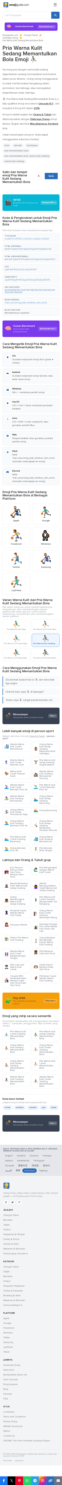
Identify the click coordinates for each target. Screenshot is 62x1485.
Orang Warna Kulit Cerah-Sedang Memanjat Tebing (45, 914)
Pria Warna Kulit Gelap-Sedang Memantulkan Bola (44, 1035)
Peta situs (7, 1460)
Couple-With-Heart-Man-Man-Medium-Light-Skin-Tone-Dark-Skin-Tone (15, 981)
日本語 (35, 1165)
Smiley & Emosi (11, 1239)
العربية (8, 1170)
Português (39, 1160)
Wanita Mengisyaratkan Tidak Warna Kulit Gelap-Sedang (45, 887)
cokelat (33, 1107)
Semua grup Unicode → (15, 1253)
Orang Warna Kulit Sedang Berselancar (43, 839)
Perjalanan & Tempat (14, 1234)
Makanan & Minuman (14, 1248)
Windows (8, 1332)
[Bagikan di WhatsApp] (27, 1480)
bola (6, 145)
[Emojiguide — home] (16, 5)
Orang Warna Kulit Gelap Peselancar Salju (16, 812)
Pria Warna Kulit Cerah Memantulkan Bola (44, 1064)
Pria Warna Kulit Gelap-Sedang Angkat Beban (44, 762)
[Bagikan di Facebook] (4, 1480)
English (9, 1155)
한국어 (46, 1165)
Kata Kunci (8, 1369)
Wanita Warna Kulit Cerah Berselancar (14, 746)
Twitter (6, 1337)
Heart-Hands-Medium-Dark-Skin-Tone (44, 967)
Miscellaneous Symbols (17, 312)
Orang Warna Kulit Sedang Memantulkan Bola (14, 1048)
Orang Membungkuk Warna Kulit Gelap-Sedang (14, 900)
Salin (51, 176)
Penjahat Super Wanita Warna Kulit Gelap (15, 913)
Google (7, 1323)
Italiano (9, 1160)
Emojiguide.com (10, 35)
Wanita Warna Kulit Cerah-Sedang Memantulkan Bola (43, 1081)
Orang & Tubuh (31, 35)
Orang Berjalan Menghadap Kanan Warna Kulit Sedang (44, 941)
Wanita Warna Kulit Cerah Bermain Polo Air (15, 787)
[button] (31, 237)
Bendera (7, 1220)
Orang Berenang (45, 810)
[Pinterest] (19, 1202)
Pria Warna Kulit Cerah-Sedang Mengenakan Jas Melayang (45, 900)
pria (43, 1107)
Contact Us (9, 1435)
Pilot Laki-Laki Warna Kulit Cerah (14, 967)
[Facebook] (6, 1202)
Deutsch (34, 1155)
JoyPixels (8, 1347)
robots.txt (19, 1460)
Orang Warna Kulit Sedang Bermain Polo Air (15, 823)
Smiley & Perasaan (13, 1290)
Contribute (8, 1411)
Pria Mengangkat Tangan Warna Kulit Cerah (45, 870)
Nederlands (23, 1160)
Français (47, 1155)
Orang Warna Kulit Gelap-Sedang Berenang (43, 799)
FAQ (5, 1398)
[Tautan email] (58, 1480)
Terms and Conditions (14, 1416)
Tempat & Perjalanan (14, 1285)
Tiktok (6, 1351)
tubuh (54, 1107)
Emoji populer (10, 1384)
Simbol (6, 1229)
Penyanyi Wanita (15, 925)
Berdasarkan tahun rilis (15, 1374)
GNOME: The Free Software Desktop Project (26, 1440)
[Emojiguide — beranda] (6, 1186)
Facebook (8, 1327)
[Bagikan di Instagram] (42, 1480)
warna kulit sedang (14, 161)
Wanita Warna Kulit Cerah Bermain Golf (14, 762)
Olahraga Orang (10, 38)
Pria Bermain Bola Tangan (43, 849)
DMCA (6, 1431)
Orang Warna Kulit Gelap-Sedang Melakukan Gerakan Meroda (45, 826)
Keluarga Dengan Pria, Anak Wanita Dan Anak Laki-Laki (46, 927)
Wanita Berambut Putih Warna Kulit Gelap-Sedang (16, 885)
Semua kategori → (12, 1305)
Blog (5, 1389)
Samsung (8, 1342)
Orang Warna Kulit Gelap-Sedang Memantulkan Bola (14, 1066)
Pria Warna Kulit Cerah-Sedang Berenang (15, 839)
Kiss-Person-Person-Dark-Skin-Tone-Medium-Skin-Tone (14, 872)
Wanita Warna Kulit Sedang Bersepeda (14, 798)
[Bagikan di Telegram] (35, 1480)
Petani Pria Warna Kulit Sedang (16, 938)
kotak (7, 1107)
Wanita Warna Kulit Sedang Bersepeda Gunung (43, 775)
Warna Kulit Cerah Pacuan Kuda (14, 773)
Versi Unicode (10, 1379)
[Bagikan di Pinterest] (19, 1480)
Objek (6, 1224)
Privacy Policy (10, 1421)
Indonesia (29, 1170)
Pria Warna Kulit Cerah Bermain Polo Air (44, 787)
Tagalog (43, 1170)
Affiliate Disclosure (13, 1426)
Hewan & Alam (11, 1244)
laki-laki (18, 145)
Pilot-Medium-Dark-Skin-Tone (44, 952)
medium (20, 1107)
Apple (6, 1318)
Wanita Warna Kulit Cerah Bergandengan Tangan (15, 955)
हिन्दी (18, 1170)
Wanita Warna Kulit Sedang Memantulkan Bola (14, 1080)
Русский (9, 1165)
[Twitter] (12, 1202)
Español (21, 1155)
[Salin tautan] (50, 1480)
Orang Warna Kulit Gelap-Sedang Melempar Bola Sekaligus (44, 749)
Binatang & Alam (12, 1295)
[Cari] (55, 15)
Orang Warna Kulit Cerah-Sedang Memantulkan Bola (43, 1050)
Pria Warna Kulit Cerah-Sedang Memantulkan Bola (15, 1035)
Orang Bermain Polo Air (15, 849)
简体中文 (22, 1165)
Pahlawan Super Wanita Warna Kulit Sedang (45, 978)
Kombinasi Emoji (11, 1365)
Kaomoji (7, 1393)
